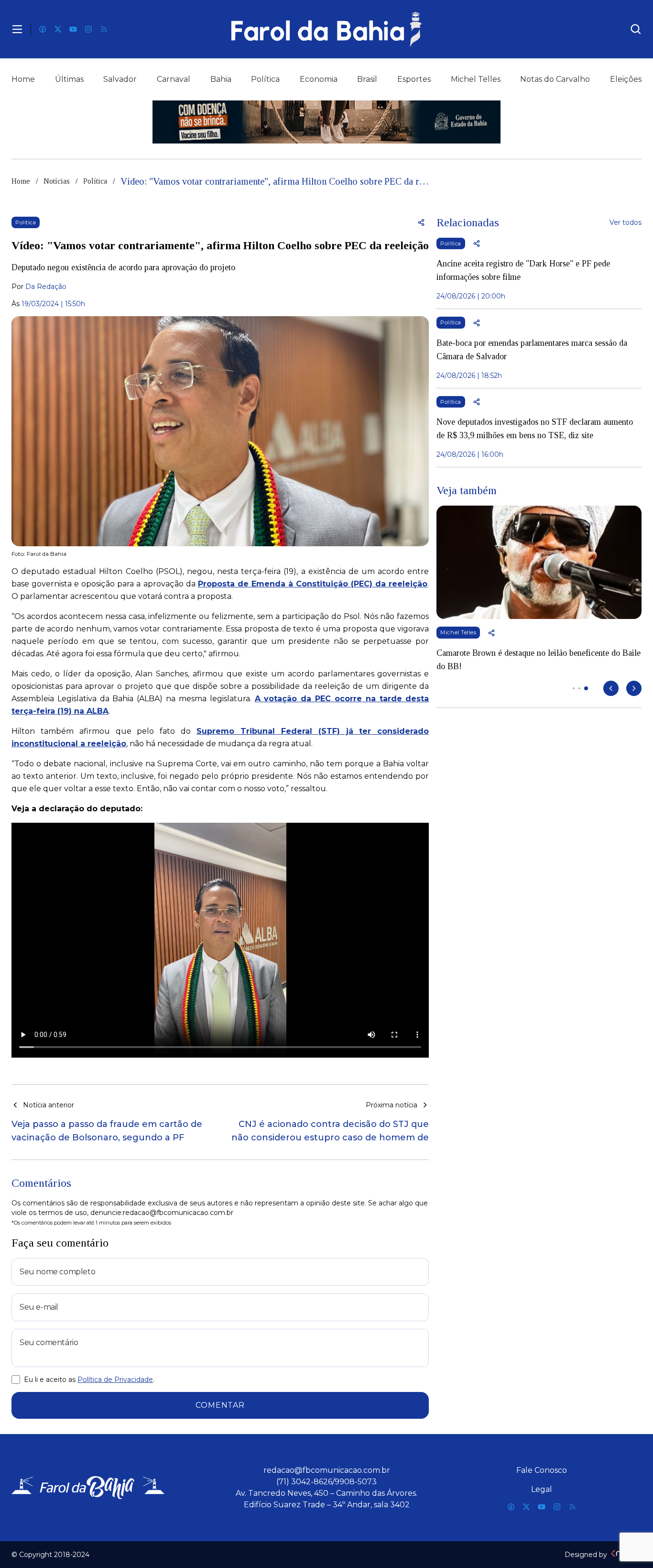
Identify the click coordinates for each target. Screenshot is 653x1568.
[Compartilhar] (421, 222)
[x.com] (58, 29)
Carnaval (173, 79)
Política (265, 79)
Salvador (120, 79)
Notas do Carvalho (555, 79)
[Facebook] (42, 29)
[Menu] (17, 29)
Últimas (69, 79)
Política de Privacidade (115, 1379)
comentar (220, 1405)
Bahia (220, 79)
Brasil (367, 79)
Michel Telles (476, 79)
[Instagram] (88, 29)
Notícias (57, 181)
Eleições (626, 79)
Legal (541, 1489)
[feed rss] (104, 29)
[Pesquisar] (636, 29)
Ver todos (625, 222)
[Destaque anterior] (611, 688)
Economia (318, 79)
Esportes (414, 79)
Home (23, 79)
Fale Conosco (541, 1470)
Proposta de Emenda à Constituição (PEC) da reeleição (313, 583)
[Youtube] (73, 29)
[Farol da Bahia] (326, 29)
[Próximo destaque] (634, 688)
